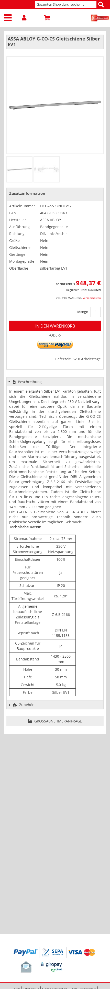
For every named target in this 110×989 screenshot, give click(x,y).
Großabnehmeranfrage (57, 721)
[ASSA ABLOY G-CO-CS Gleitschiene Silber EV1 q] (19, 169)
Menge (82, 311)
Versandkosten (92, 298)
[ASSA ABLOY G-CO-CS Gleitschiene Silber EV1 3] (47, 169)
